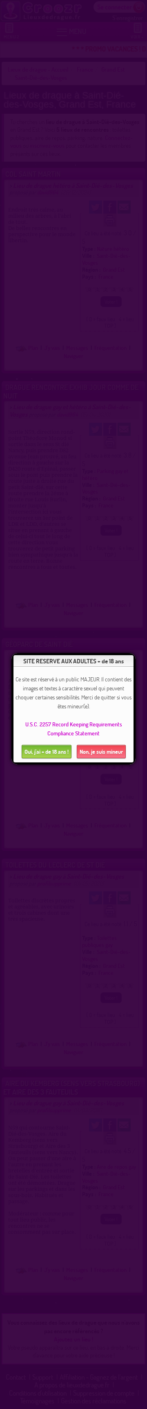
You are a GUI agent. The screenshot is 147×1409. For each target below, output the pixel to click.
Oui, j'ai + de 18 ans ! (46, 751)
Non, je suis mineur (101, 751)
